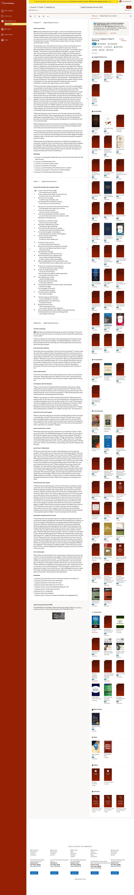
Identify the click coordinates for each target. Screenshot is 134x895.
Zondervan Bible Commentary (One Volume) (96, 578)
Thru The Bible (108, 557)
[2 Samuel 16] (29, 98)
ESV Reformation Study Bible (120, 129)
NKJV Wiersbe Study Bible (107, 327)
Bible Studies (98, 709)
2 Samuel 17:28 (39, 172)
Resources (95, 16)
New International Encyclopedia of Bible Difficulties (96, 400)
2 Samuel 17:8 (39, 161)
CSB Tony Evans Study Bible (96, 129)
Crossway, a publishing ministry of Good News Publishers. (58, 608)
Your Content (113, 16)
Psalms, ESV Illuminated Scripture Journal (118, 860)
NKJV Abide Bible (96, 259)
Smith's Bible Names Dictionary (96, 698)
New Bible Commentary (119, 75)
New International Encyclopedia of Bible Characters (121, 378)
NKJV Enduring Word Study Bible (96, 283)
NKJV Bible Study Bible (96, 727)
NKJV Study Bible (96, 327)
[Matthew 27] (87, 460)
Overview (97, 791)
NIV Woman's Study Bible (119, 237)
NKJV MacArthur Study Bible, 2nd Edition (96, 306)
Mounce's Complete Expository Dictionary (94, 100)
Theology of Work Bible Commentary (96, 557)
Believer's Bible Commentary (120, 428)
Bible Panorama (96, 449)
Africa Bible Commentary (95, 428)
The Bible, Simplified (106, 449)
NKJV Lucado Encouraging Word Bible (121, 284)
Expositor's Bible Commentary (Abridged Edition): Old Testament (97, 76)
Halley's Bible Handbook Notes (96, 495)
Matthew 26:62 (39, 595)
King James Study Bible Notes (96, 150)
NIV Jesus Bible (120, 195)
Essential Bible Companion (95, 471)
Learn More (113, 33)
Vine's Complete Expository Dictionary (108, 699)
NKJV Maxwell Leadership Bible (108, 305)
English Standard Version (41, 605)
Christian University (94, 782)
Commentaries (98, 411)
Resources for (103, 39)
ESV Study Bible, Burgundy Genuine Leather (78, 860)
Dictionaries (97, 612)
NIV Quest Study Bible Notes (96, 216)
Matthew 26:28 (39, 583)
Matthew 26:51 (39, 591)
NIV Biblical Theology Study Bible (96, 174)
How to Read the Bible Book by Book (109, 495)
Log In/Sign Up (127, 1)
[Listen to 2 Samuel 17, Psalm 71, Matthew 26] (48, 16)
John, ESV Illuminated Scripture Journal (59, 860)
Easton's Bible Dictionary (120, 630)
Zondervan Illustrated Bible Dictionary (120, 699)
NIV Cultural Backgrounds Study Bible (121, 174)
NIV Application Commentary (120, 516)
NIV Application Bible (120, 150)
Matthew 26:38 (39, 585)
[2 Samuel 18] (87, 98)
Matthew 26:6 (39, 578)
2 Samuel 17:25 (39, 170)
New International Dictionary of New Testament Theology (109, 676)
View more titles (80, 879)
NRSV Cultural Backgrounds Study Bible (97, 349)
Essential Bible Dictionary (95, 652)
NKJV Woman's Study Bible (120, 327)
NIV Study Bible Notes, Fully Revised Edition (96, 238)
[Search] (129, 7)
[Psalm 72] (87, 248)
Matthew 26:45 (39, 587)
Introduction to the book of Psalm (109, 809)
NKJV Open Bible (120, 673)
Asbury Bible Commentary (107, 428)
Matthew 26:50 (39, 589)
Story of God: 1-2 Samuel (120, 537)
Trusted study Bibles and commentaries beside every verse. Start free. (74, 1)
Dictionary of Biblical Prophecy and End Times (108, 631)
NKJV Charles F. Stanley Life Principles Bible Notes (108, 261)
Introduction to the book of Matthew (121, 809)
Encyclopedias (98, 359)
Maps (95, 737)
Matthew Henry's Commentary (96, 516)
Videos (96, 765)
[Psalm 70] (29, 248)
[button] (125, 1)
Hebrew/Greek (104, 16)
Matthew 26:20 (39, 580)
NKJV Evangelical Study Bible (108, 283)
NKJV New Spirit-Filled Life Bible (120, 305)
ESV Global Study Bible (108, 129)
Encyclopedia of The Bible (108, 377)
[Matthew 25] (29, 460)
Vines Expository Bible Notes (120, 348)
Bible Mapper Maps (107, 755)
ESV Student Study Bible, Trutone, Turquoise (37, 860)
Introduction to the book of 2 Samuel (97, 809)
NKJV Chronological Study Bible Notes (121, 259)
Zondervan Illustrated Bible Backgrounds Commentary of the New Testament (109, 579)
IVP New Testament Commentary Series (121, 496)
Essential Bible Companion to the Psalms (121, 450)
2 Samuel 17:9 (39, 163)
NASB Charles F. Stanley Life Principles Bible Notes (108, 151)
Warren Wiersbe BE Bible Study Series (121, 557)
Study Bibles (97, 111)
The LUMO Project (108, 782)
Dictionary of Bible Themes (96, 630)
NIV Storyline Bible (109, 216)
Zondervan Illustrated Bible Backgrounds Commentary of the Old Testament (121, 579)
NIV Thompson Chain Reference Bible (108, 238)
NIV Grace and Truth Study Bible (108, 195)
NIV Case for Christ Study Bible (109, 173)
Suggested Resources (100, 57)
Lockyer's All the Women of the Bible (120, 653)
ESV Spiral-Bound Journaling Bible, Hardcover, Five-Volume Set (100, 862)
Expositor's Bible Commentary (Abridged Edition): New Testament (109, 76)
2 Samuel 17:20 (39, 168)
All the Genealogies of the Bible (97, 377)
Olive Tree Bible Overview (108, 537)
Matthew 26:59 (39, 593)
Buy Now (34, 873)
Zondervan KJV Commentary (95, 602)
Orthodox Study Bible (108, 348)
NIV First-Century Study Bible (96, 195)
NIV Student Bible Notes (121, 216)
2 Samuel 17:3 (39, 157)
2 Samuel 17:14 (39, 166)
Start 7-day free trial (100, 33)
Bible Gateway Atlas (95, 755)
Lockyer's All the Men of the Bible (108, 652)
